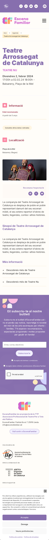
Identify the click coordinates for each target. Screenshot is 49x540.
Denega (24, 524)
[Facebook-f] (21, 6)
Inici (5, 33)
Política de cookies (16, 537)
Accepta (24, 517)
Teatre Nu (33, 281)
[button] (45, 491)
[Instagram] (26, 6)
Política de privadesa (31, 537)
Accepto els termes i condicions (26, 360)
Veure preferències (24, 531)
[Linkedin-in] (36, 6)
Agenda (15, 33)
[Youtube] (31, 6)
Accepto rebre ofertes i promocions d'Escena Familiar (26, 366)
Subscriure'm (24, 353)
